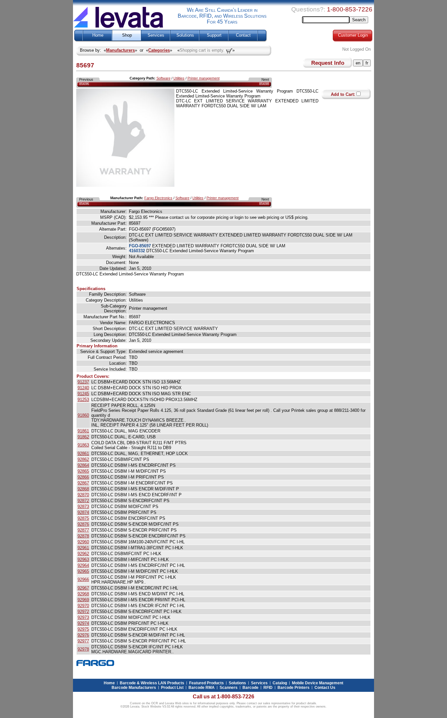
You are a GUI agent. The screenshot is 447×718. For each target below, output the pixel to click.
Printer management (204, 78)
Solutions (185, 35)
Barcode (250, 687)
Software (163, 78)
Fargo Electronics (158, 198)
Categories (159, 50)
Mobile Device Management (317, 683)
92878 (83, 536)
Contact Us (324, 687)
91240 (83, 387)
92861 (83, 453)
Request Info (327, 63)
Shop (127, 35)
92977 (83, 641)
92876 (83, 524)
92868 (83, 488)
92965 (83, 571)
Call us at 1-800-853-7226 (223, 696)
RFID (268, 687)
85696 (84, 84)
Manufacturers (120, 50)
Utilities (179, 78)
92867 (83, 483)
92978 (83, 649)
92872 (83, 500)
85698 (264, 84)
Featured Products (206, 683)
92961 (83, 547)
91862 (83, 436)
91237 (83, 381)
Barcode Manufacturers (134, 687)
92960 (83, 541)
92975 (83, 629)
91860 (83, 415)
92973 (83, 617)
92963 (83, 559)
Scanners (229, 687)
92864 (83, 465)
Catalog (280, 683)
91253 (83, 399)
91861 (83, 431)
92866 (83, 477)
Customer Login (353, 35)
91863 (83, 445)
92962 (83, 553)
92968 (83, 593)
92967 (83, 588)
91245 (83, 393)
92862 (83, 459)
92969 (83, 599)
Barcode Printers (293, 687)
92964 (83, 565)
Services (156, 35)
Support (214, 35)
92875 (83, 518)
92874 (83, 512)
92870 (83, 494)
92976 (83, 635)
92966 (83, 579)
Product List (172, 687)
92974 (83, 623)
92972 (83, 611)
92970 (83, 605)
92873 (83, 506)
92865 (83, 471)
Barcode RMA (201, 687)
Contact (243, 35)
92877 (83, 530)
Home (97, 35)
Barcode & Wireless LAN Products (152, 683)
